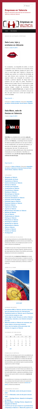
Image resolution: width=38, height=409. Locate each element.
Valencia (20, 169)
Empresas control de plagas (12, 199)
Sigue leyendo (9, 98)
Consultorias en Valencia (11, 190)
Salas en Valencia (15, 101)
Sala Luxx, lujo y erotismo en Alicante (14, 43)
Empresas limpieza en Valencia (13, 203)
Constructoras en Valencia (12, 188)
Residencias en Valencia (11, 223)
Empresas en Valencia (16, 10)
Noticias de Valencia (10, 212)
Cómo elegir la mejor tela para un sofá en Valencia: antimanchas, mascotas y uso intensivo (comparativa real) (19, 318)
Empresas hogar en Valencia (13, 201)
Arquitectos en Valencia (11, 181)
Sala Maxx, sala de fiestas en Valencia (13, 112)
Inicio (6, 31)
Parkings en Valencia (10, 218)
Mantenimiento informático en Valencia (15, 210)
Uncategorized (9, 232)
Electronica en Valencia (11, 196)
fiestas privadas (15, 103)
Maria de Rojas (9, 402)
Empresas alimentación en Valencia (14, 197)
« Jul (10, 348)
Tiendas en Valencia (10, 229)
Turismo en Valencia (10, 231)
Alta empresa (13, 31)
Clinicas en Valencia (10, 184)
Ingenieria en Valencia (11, 207)
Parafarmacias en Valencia (12, 216)
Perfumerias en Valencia (11, 220)
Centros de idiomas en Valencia (13, 183)
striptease (30, 103)
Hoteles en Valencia (10, 205)
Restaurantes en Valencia (12, 225)
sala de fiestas (23, 103)
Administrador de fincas (11, 179)
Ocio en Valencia (9, 214)
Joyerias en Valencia (10, 209)
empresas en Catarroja (17, 168)
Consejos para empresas (11, 186)
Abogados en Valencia (11, 177)
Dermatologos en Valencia (12, 194)
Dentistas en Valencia (11, 192)
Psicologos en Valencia (11, 221)
